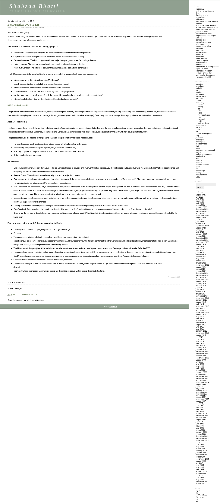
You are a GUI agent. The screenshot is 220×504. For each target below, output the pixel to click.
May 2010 (200, 341)
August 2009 (201, 360)
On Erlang (199, 48)
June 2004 (200, 465)
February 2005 (201, 451)
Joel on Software (202, 32)
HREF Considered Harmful (205, 30)
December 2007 (202, 393)
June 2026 (200, 199)
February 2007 (201, 413)
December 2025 (202, 209)
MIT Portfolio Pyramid (17, 105)
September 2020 (202, 279)
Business (199, 99)
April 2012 (200, 319)
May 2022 (200, 259)
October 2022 (201, 257)
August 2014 (201, 302)
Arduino (199, 92)
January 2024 (201, 236)
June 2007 (200, 405)
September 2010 (202, 333)
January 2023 (201, 253)
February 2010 (201, 348)
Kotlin (200, 113)
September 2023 (202, 242)
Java (199, 111)
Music (198, 146)
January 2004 (201, 473)
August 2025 (201, 218)
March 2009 (200, 370)
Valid (200, 497)
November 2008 (202, 378)
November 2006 (202, 416)
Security (199, 162)
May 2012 (200, 317)
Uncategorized (201, 175)
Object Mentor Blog (203, 46)
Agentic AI (200, 84)
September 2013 (202, 306)
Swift (200, 121)
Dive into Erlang (202, 15)
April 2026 (200, 203)
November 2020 (202, 275)
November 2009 (202, 354)
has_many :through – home (207, 21)
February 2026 (201, 207)
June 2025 (200, 222)
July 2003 (199, 475)
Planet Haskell (201, 52)
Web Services (203, 123)
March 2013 (200, 308)
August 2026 (201, 195)
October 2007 (201, 397)
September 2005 (202, 440)
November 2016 (202, 296)
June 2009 (200, 364)
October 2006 (201, 418)
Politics (198, 152)
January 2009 (201, 374)
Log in (198, 491)
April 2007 (200, 409)
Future (198, 129)
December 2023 (202, 238)
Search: (199, 181)
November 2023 (202, 240)
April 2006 (200, 428)
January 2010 (201, 350)
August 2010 (201, 335)
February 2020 (201, 284)
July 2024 (199, 230)
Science (199, 160)
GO (199, 109)
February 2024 (201, 234)
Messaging (200, 142)
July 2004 (199, 463)
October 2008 (201, 380)
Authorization (201, 96)
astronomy (200, 94)
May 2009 (200, 366)
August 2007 (201, 401)
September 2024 (202, 226)
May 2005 (200, 447)
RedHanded (200, 65)
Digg (197, 13)
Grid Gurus (200, 19)
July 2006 (199, 422)
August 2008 (201, 385)
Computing (22, 27)
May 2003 (200, 480)
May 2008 (200, 389)
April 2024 (200, 232)
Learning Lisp (201, 40)
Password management (205, 150)
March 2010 (200, 345)
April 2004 (200, 469)
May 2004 (200, 467)
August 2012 (201, 314)
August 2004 (201, 461)
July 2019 (199, 288)
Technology (200, 171)
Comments (201, 495)
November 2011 (202, 323)
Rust (199, 117)
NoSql (198, 148)
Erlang (200, 107)
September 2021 (202, 265)
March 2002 (200, 484)
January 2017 (201, 294)
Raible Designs (201, 58)
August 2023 (201, 244)
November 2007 (202, 395)
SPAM (198, 167)
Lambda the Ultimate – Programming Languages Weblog (206, 36)
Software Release (202, 164)
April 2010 (200, 343)
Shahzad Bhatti (34, 6)
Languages (200, 140)
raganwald (200, 56)
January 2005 (201, 453)
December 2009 (202, 352)
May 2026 (200, 201)
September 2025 (202, 215)
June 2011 (200, 327)
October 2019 (201, 286)
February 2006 (201, 432)
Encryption (200, 127)
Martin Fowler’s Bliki (203, 42)
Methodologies (204, 115)
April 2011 (200, 329)
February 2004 (201, 471)
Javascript (199, 138)
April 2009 (200, 368)
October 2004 (201, 457)
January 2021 (201, 271)
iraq (197, 136)
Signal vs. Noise (202, 69)
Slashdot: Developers (204, 71)
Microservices (201, 144)
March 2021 (200, 269)
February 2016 (201, 300)
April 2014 (200, 304)
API (197, 90)
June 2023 (200, 246)
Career (198, 100)
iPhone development (204, 134)
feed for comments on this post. (22, 294)
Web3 (198, 177)
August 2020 (201, 281)
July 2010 (199, 337)
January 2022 (201, 263)
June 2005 (200, 444)
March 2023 (200, 250)
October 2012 (201, 310)
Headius (199, 23)
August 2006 (201, 420)
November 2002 (202, 482)
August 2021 (201, 267)
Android (199, 88)
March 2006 (200, 430)
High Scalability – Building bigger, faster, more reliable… (207, 26)
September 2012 (202, 312)
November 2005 (202, 438)
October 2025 (201, 213)
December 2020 (202, 273)
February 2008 (201, 391)
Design (201, 105)
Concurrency (201, 125)
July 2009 (199, 362)
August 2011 (201, 325)
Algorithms (200, 86)
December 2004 (202, 455)
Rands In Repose (202, 61)
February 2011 (201, 331)
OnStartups (200, 50)
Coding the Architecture (205, 11)
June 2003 (200, 477)
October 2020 (201, 277)
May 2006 (200, 426)
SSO (197, 169)
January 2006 (201, 434)
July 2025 (199, 219)
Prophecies (200, 156)
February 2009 (201, 372)
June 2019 (200, 290)
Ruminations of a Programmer (207, 67)
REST (197, 158)
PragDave (199, 54)
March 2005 (200, 449)
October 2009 (201, 356)
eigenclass (200, 17)
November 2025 (202, 211)
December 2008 (202, 376)
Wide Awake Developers (205, 75)
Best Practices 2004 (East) (23, 24)
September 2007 (202, 399)
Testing (198, 173)
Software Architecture (204, 73)
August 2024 (201, 228)
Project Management (204, 154)
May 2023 (200, 248)
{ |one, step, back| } (203, 77)
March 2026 (200, 205)
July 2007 (199, 403)
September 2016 (202, 298)
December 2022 (202, 255)
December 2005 (202, 436)
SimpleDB (201, 119)
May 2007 (200, 407)
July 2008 (199, 387)
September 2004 (202, 459)
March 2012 (200, 321)
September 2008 (202, 383)
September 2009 (202, 358)
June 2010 (200, 339)
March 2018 (200, 292)
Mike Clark (200, 44)
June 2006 (200, 424)
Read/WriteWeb (201, 63)
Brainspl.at (200, 9)
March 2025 (200, 224)
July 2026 (199, 197)
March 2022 (200, 261)
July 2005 (199, 442)
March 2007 (200, 411)
